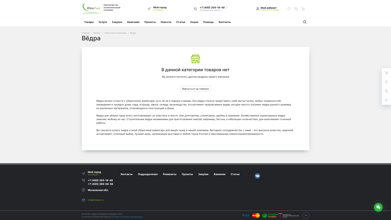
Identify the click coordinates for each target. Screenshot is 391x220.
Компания (133, 22)
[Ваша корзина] (303, 9)
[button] (214, 7)
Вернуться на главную (195, 88)
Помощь (208, 22)
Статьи (180, 22)
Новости (166, 22)
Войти (263, 10)
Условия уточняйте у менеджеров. (127, 217)
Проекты (150, 22)
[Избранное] (289, 9)
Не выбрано (158, 10)
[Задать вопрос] (386, 100)
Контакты (225, 22)
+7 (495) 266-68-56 (100, 183)
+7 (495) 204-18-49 (100, 180)
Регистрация (273, 10)
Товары (89, 22)
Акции (194, 22)
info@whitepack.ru (96, 200)
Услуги (103, 22)
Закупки (117, 22)
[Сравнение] (296, 9)
